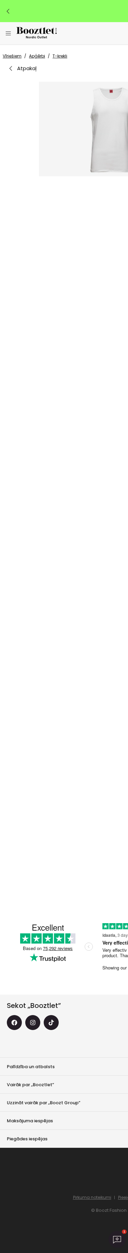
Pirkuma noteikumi (92, 1197)
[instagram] (32, 1022)
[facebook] (14, 1022)
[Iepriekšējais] (8, 11)
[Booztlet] (36, 33)
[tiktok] (51, 1022)
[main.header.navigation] (8, 33)
